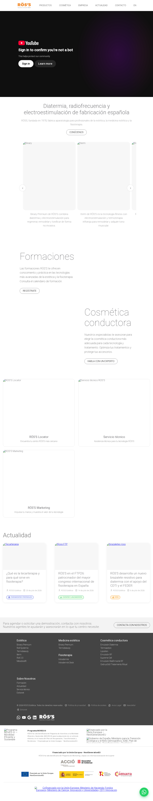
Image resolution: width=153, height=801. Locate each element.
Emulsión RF (106, 654)
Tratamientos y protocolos (21, 597)
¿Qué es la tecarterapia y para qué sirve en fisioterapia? (23, 577)
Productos (45, 5)
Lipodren (104, 651)
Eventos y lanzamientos (72, 597)
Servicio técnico (23, 689)
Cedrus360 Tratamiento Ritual (113, 664)
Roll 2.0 (20, 658)
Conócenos (76, 132)
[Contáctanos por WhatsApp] (144, 792)
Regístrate (29, 290)
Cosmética (65, 5)
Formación (21, 683)
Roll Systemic (23, 648)
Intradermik (64, 659)
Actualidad (101, 5)
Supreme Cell (106, 658)
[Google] (29, 717)
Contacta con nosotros (132, 625)
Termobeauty (23, 651)
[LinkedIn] (34, 717)
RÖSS (116, 597)
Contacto (120, 5)
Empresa (83, 5)
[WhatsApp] (18, 717)
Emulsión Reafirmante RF (111, 661)
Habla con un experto (101, 361)
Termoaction (105, 648)
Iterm (19, 654)
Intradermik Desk (66, 662)
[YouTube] (24, 717)
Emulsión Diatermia (109, 644)
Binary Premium (24, 644)
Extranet (20, 693)
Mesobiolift (21, 661)
